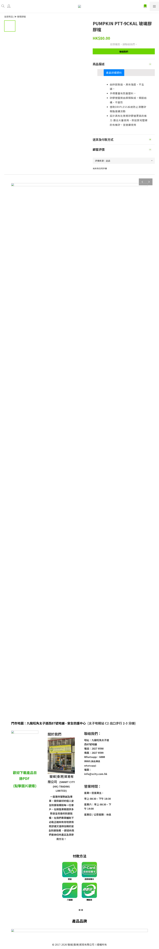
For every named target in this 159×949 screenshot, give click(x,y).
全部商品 (8, 16)
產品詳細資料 (114, 72)
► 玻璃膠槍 (20, 16)
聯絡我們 (123, 51)
